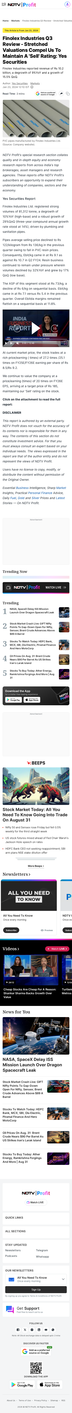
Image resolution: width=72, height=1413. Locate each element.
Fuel (13, 498)
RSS (63, 1400)
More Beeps (35, 865)
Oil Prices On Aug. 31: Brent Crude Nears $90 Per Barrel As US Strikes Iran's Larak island (23, 1136)
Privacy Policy (40, 1400)
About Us (11, 1400)
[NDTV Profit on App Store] (50, 1384)
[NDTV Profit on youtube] (46, 1330)
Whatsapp (42, 1256)
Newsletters (13, 1250)
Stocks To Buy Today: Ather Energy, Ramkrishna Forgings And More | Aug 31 (22, 1157)
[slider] (36, 339)
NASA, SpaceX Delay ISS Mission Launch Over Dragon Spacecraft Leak (32, 1065)
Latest (60, 498)
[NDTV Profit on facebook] (18, 1330)
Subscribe (11, 930)
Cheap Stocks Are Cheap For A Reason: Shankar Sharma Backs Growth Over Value (29, 993)
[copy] (67, 93)
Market (61, 488)
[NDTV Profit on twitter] (25, 1330)
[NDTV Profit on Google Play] (22, 1384)
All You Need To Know (18, 915)
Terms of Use (25, 1400)
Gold (21, 498)
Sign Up (36, 1289)
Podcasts (11, 1256)
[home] (22, 3)
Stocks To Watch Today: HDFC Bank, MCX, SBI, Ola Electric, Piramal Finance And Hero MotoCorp (23, 1114)
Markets (35, 83)
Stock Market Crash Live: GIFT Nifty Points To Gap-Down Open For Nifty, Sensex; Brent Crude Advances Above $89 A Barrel (23, 1089)
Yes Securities (20, 83)
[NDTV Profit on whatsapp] (53, 1330)
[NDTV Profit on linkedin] (39, 1330)
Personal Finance (40, 493)
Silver (35, 498)
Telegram (42, 1250)
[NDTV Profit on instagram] (32, 1330)
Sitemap (54, 1400)
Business (22, 488)
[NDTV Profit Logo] (36, 1192)
